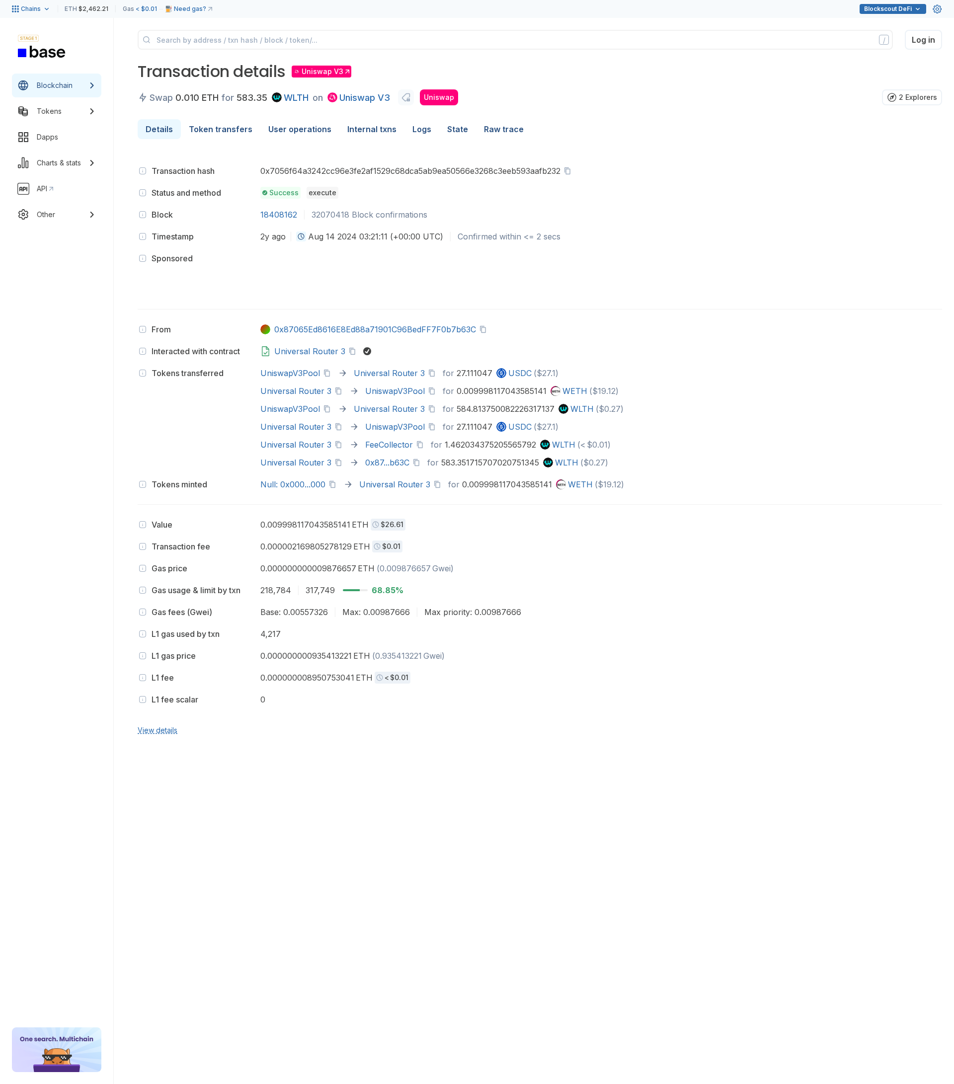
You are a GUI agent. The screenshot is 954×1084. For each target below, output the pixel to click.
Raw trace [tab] (504, 129)
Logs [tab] (421, 129)
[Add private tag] (406, 97)
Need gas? (190, 8)
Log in (923, 40)
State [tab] (457, 129)
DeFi (888, 8)
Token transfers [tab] (220, 129)
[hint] (143, 171)
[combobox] (301, 236)
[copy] (569, 171)
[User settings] (937, 9)
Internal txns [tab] (372, 129)
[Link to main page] (42, 52)
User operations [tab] (299, 129)
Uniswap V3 (364, 97)
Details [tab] (159, 129)
